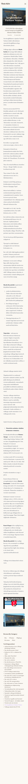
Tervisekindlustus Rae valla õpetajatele (14, 689)
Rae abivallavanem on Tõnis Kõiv (13, 662)
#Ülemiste (11, 638)
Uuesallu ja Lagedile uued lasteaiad (13, 699)
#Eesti (13, 640)
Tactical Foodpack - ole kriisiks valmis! (14, 701)
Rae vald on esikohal (10, 660)
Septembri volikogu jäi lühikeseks (13, 693)
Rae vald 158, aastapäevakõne (12, 681)
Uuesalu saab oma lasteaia (11, 703)
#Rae (5, 638)
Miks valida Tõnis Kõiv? (11, 656)
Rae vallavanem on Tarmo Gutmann (14, 683)
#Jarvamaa (7, 640)
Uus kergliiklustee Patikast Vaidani (13, 705)
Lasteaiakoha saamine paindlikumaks (14, 673)
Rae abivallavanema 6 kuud (11, 650)
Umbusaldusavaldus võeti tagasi (13, 691)
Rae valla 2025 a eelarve (11, 679)
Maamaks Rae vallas (10, 658)
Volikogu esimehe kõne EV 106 (12, 707)
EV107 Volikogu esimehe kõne (12, 671)
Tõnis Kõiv (5, 4)
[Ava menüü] (25, 3)
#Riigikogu (19, 638)
